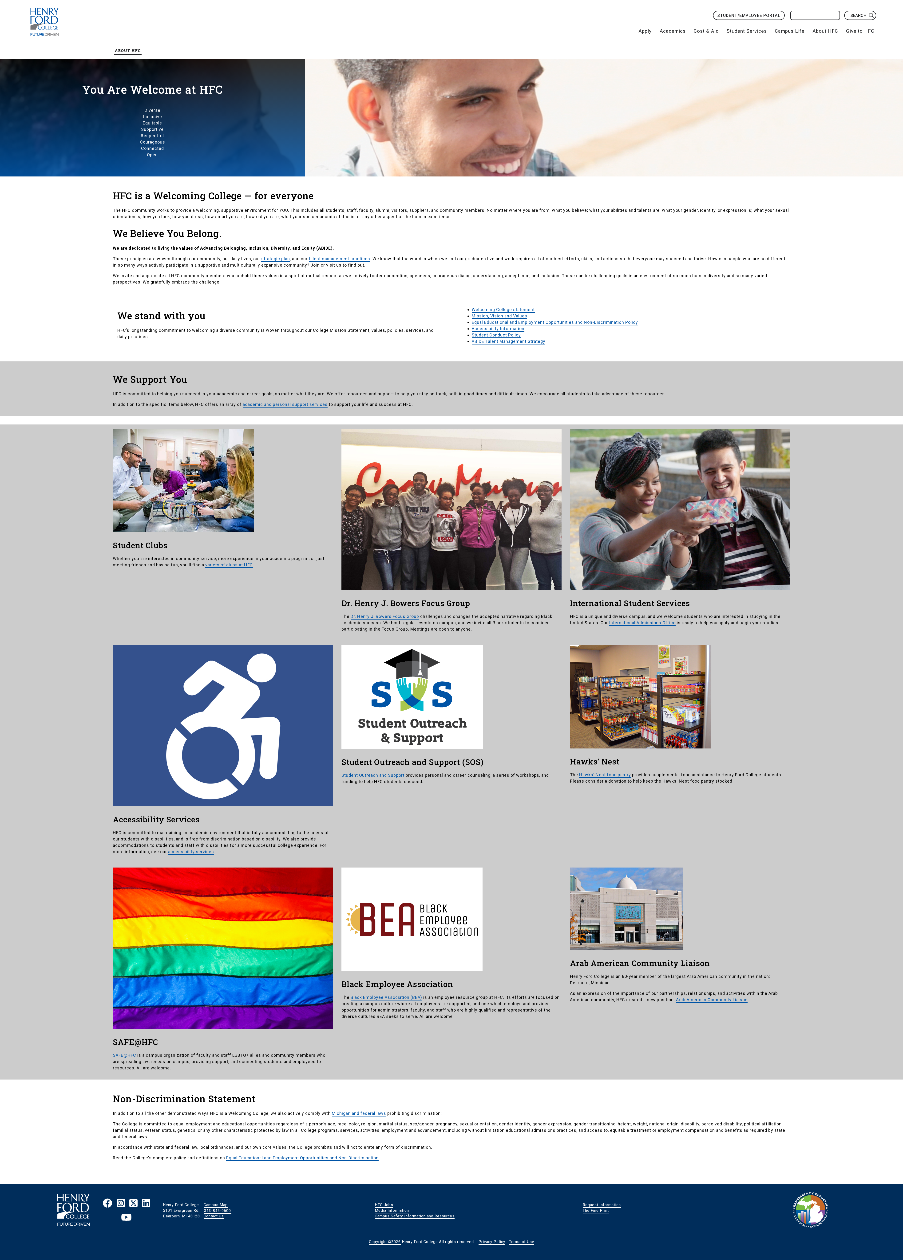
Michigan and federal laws (359, 1113)
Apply (645, 31)
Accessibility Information (498, 328)
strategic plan (275, 258)
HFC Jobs (384, 1205)
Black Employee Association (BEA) (386, 997)
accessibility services (191, 851)
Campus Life (789, 31)
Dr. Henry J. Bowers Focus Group (385, 616)
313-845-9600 (217, 1210)
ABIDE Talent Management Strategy (508, 341)
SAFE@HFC (124, 1055)
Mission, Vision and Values (499, 315)
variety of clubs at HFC (229, 564)
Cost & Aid (706, 31)
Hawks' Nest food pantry (605, 774)
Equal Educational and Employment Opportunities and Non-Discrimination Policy (555, 322)
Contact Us (214, 1216)
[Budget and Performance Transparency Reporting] (810, 1210)
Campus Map (216, 1205)
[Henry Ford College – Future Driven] (73, 1211)
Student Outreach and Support (372, 775)
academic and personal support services (285, 404)
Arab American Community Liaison (712, 999)
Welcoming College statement (503, 309)
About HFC (825, 31)
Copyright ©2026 (385, 1242)
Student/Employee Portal (748, 15)
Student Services (747, 31)
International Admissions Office (642, 622)
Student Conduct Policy (496, 334)
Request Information (602, 1205)
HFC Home (44, 22)
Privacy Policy (492, 1242)
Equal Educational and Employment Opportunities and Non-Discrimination (302, 1157)
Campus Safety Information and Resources (415, 1216)
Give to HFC (860, 31)
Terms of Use (521, 1242)
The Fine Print (596, 1210)
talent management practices (339, 258)
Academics (673, 31)
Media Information (392, 1210)
